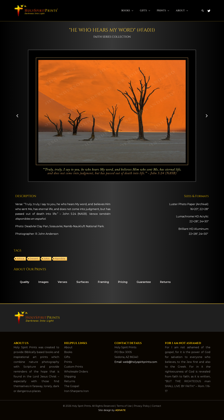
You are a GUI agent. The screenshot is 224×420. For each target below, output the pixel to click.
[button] (202, 10)
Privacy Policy (142, 405)
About (180, 10)
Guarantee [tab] (144, 282)
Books (125, 10)
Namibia (60, 258)
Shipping (70, 376)
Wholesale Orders (76, 371)
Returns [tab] (165, 282)
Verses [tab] (62, 282)
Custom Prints (73, 366)
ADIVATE (120, 410)
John (46, 258)
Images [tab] (43, 282)
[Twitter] (208, 10)
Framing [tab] (103, 282)
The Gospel (71, 386)
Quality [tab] (24, 282)
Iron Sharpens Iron (76, 391)
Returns (69, 381)
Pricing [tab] (122, 282)
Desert (34, 258)
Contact (156, 405)
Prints (161, 10)
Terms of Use (124, 405)
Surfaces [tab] (82, 282)
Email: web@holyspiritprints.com (135, 361)
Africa (20, 258)
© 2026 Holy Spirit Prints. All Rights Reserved (88, 405)
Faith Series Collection (112, 37)
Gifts (143, 10)
